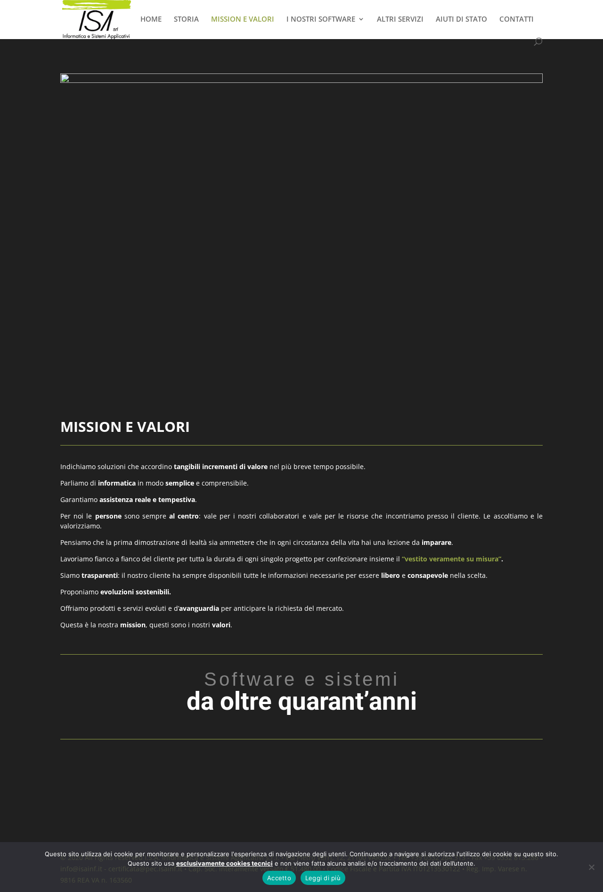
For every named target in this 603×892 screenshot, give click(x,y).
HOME (151, 20)
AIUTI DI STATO (461, 20)
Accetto (279, 878)
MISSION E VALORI (242, 20)
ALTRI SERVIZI (400, 20)
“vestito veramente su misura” (451, 558)
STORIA (186, 20)
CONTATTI (516, 20)
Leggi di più (323, 878)
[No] (591, 867)
